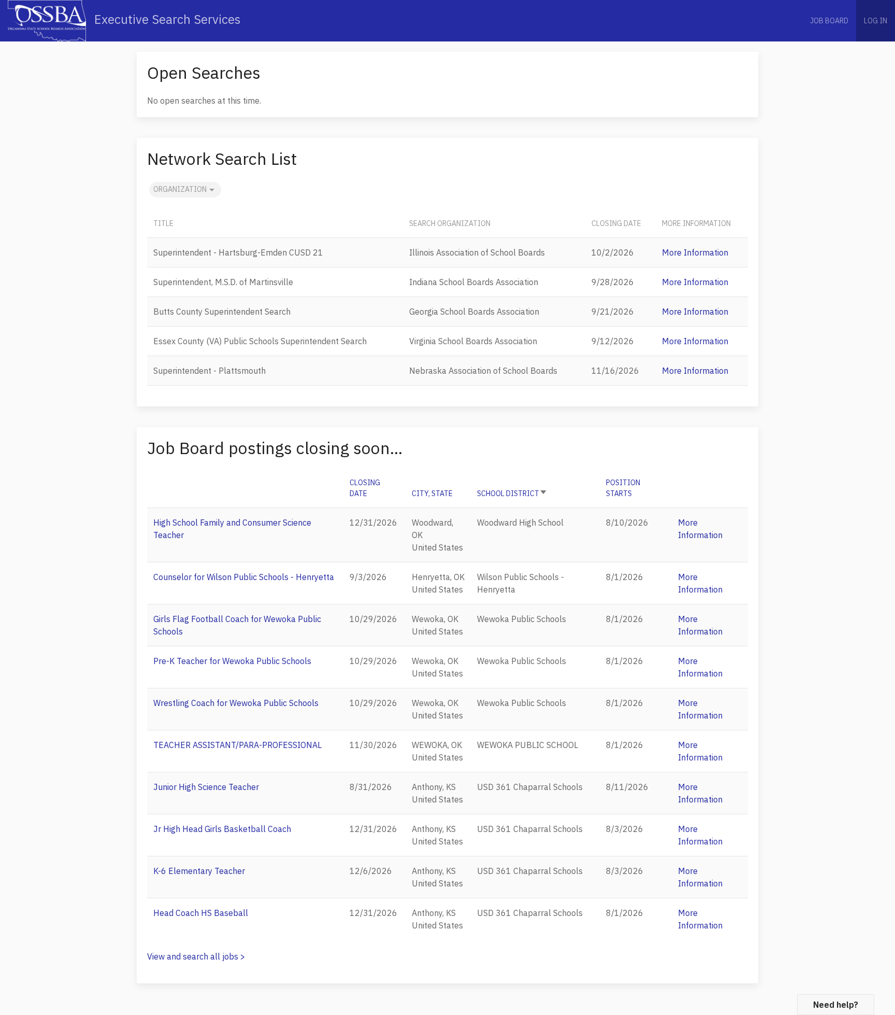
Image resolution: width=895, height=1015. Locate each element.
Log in (875, 20)
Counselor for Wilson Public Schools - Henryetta (243, 577)
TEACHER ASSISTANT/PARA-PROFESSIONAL (237, 745)
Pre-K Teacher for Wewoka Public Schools (232, 661)
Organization (180, 189)
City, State (432, 493)
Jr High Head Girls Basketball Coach (222, 829)
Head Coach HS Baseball (200, 913)
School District (512, 493)
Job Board (829, 20)
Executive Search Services (165, 19)
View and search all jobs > (196, 956)
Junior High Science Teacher (206, 787)
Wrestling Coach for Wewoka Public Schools (236, 703)
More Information (695, 252)
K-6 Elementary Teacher (199, 871)
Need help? (835, 1004)
